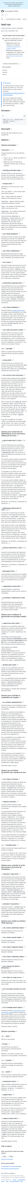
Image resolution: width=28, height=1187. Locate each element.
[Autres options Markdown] (20, 63)
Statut (2, 1181)
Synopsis (5, 110)
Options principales (8, 145)
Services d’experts (14, 1181)
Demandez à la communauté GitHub (12, 1166)
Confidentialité (21, 1179)
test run (25, 19)
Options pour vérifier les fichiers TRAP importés (13, 922)
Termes (14, 1179)
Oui (5, 1156)
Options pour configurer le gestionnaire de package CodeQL (13, 615)
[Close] (23, 2)
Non (12, 1156)
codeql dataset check (18, 310)
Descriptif (5, 129)
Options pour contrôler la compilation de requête (10, 696)
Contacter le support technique (11, 1168)
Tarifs (7, 1181)
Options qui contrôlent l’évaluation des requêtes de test (13, 771)
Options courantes (8, 1031)
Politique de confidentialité (7, 1159)
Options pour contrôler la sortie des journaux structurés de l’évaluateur (13, 867)
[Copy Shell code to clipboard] (24, 116)
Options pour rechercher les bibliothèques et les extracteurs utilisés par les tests (13, 434)
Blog (21, 1181)
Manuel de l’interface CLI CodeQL (12, 19)
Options (4, 140)
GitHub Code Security (15, 56)
